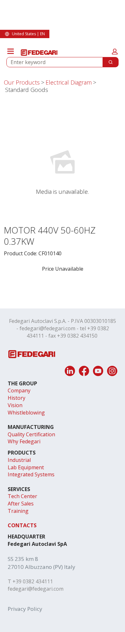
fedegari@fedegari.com (47, 328)
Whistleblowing (26, 412)
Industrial (19, 460)
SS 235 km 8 (23, 558)
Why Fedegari (24, 441)
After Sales (21, 503)
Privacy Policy (25, 608)
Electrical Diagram (69, 82)
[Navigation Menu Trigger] (10, 51)
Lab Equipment (26, 467)
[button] (115, 51)
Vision (15, 405)
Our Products (22, 82)
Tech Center (22, 496)
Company (19, 390)
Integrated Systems (31, 474)
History (16, 397)
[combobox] (52, 62)
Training (18, 510)
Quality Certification (31, 434)
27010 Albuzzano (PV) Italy (41, 566)
